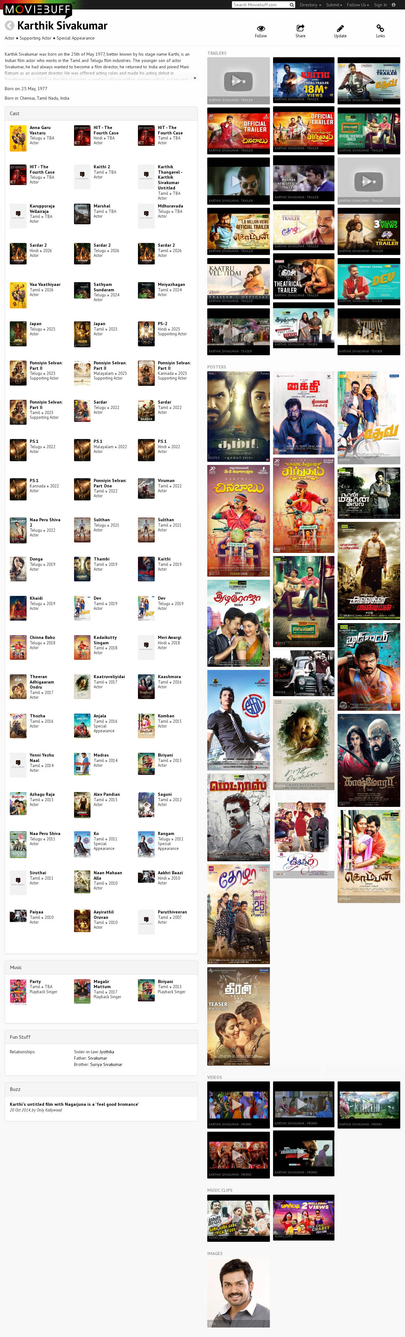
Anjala (100, 716)
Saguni (165, 794)
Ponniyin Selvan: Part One (110, 483)
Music (16, 967)
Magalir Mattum (102, 984)
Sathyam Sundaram (104, 287)
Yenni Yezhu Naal (42, 757)
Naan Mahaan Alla (108, 875)
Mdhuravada (170, 206)
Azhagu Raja (42, 794)
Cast (15, 113)
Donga (36, 559)
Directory (309, 5)
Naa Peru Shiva (45, 833)
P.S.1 (34, 441)
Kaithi (164, 559)
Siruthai (38, 873)
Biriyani (165, 755)
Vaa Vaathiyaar (45, 284)
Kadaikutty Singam (105, 640)
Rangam (166, 833)
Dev (97, 598)
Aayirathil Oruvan (104, 914)
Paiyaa (36, 912)
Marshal (102, 206)
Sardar (100, 402)
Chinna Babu (42, 637)
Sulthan (102, 520)
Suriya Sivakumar (106, 1064)
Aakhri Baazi (170, 873)
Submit (332, 5)
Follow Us (356, 5)
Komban (166, 716)
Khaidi (36, 598)
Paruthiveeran (172, 912)
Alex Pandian (107, 794)
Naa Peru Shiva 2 (45, 522)
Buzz (15, 1089)
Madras (101, 755)
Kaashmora (169, 676)
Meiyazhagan (171, 284)
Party (35, 981)
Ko (96, 833)
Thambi (101, 559)
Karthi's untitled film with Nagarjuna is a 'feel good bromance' (74, 1104)
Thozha (37, 716)
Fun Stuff (20, 1037)
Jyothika (107, 1052)
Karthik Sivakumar (62, 25)
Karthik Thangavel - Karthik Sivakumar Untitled (170, 177)
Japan (35, 323)
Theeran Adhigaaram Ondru (42, 682)
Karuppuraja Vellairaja (42, 208)
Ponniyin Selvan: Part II (46, 365)
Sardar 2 (38, 245)
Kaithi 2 (102, 167)
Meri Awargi (169, 637)
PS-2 (162, 323)
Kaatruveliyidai (109, 676)
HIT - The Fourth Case (106, 130)
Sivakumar (97, 1058)
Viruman (166, 480)
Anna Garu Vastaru (40, 130)
